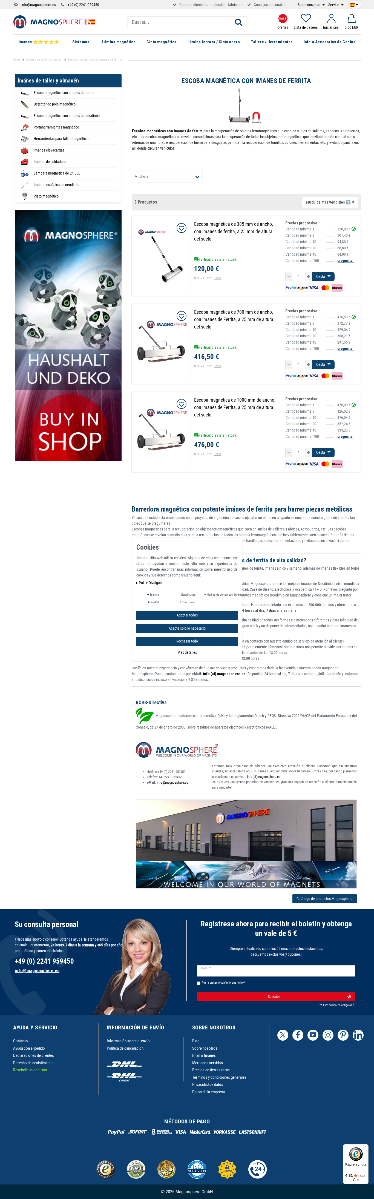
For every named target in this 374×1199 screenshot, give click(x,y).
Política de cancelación (125, 1048)
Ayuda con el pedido (29, 1048)
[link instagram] (328, 1035)
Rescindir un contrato (30, 1069)
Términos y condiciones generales (219, 1077)
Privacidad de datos (207, 1084)
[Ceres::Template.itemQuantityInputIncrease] (308, 276)
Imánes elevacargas (49, 150)
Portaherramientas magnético (56, 127)
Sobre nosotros (309, 5)
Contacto (20, 1040)
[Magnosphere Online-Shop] (54, 21)
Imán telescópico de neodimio (56, 184)
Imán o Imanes (204, 1055)
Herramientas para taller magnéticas (61, 138)
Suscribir (274, 996)
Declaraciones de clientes (33, 1055)
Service (334, 5)
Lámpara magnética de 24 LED (57, 173)
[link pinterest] (343, 1035)
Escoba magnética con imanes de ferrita (64, 92)
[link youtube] (312, 1035)
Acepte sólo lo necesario (187, 628)
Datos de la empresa (208, 1091)
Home (17, 59)
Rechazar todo (187, 641)
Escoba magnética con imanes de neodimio (67, 115)
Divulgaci (155, 583)
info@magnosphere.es (38, 4)
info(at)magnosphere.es (263, 777)
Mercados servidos (207, 1062)
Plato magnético (46, 196)
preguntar (345, 260)
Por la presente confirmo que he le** (223, 982)
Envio (217, 278)
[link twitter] (282, 1035)
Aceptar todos (187, 615)
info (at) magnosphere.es (224, 674)
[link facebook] (297, 1035)
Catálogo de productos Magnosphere (325, 899)
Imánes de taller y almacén (44, 59)
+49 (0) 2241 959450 (83, 4)
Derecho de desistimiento (33, 1062)
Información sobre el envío (128, 1040)
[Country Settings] (354, 4)
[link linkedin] (358, 1035)
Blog (195, 1040)
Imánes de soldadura (50, 161)
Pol (142, 583)
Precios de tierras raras (211, 1069)
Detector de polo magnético (55, 104)
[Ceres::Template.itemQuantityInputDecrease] (289, 276)
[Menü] (365, 1147)
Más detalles (187, 652)
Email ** (206, 968)
